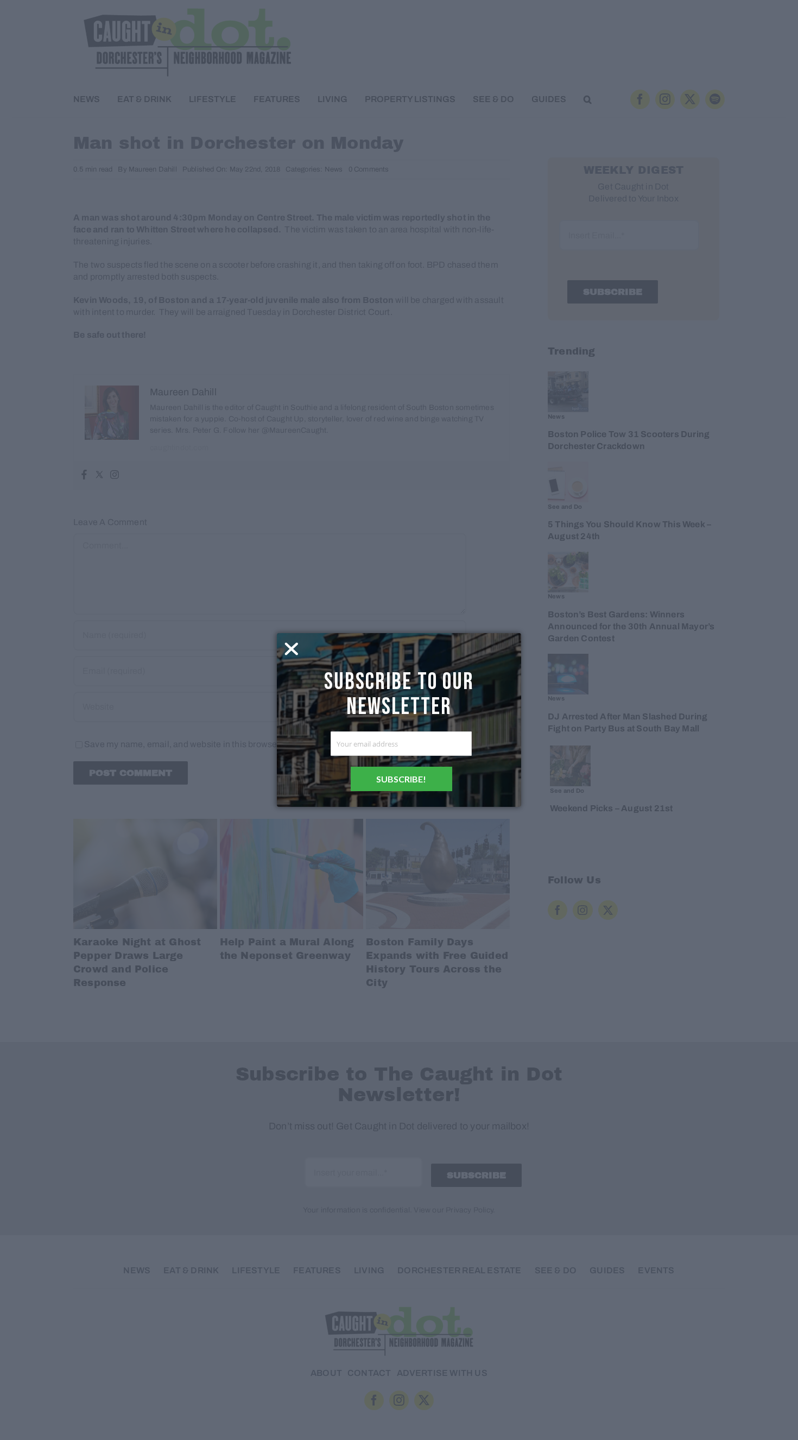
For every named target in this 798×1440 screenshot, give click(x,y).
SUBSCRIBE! (401, 779)
